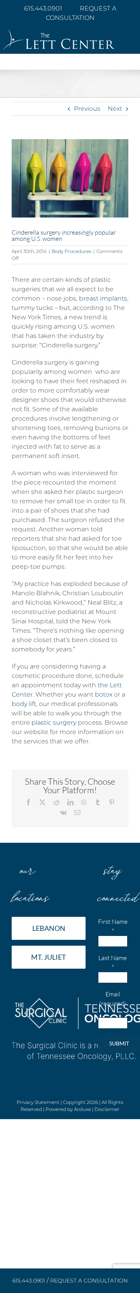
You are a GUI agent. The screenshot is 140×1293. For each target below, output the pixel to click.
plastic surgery (54, 722)
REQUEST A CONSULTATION (89, 1280)
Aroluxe (82, 1109)
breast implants (103, 298)
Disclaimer (106, 1109)
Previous (87, 108)
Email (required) (112, 1003)
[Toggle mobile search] (116, 66)
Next (115, 108)
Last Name (112, 962)
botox (103, 694)
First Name (113, 926)
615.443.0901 (44, 8)
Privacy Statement (38, 1102)
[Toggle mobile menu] (132, 66)
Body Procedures (71, 251)
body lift (24, 704)
